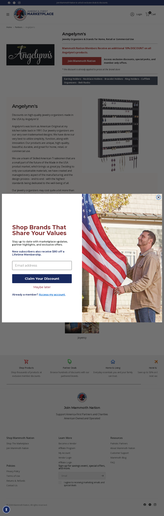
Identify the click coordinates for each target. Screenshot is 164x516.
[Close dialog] (158, 197)
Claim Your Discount (42, 279)
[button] (6, 509)
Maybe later (42, 287)
